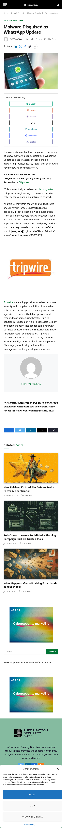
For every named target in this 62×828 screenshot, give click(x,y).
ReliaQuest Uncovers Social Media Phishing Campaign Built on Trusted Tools (30, 537)
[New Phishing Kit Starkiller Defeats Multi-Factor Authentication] (31, 468)
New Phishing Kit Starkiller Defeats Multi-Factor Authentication (29, 489)
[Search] (57, 4)
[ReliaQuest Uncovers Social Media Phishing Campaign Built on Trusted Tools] (31, 516)
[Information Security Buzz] (31, 4)
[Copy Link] (29, 46)
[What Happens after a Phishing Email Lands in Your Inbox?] (31, 564)
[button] (57, 768)
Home (6, 13)
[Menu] (5, 4)
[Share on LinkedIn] (16, 46)
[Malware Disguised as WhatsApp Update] (31, 71)
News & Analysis (18, 13)
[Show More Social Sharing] (35, 46)
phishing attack (46, 189)
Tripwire (24, 182)
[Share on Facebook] (25, 46)
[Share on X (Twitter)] (20, 46)
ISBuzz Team (17, 39)
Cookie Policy (29, 824)
